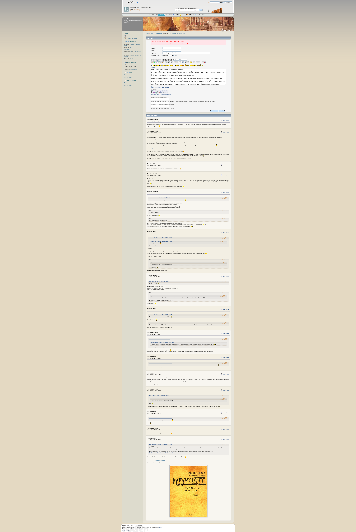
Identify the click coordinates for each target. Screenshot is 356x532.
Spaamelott (227, 30)
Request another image (165, 94)
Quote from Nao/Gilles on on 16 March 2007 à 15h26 (160, 444)
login (135, 9)
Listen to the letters (155, 94)
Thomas (131, 47)
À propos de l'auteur (132, 38)
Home (128, 36)
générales (138, 67)
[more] (153, 67)
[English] (137, 2)
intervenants (134, 69)
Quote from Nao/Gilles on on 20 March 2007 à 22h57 (160, 314)
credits (160, 527)
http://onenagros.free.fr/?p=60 (153, 148)
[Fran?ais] (135, 2)
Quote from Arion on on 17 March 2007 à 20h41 (159, 395)
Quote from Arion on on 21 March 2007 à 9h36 (161, 241)
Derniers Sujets (128, 75)
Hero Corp (136, 58)
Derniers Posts (127, 77)
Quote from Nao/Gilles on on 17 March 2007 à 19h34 (163, 398)
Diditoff (131, 58)
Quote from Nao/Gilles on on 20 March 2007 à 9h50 (162, 342)
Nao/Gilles (132, 44)
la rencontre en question (159, 459)
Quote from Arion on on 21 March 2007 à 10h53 (159, 197)
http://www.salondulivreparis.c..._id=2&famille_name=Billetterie (162, 452)
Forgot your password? (135, 10)
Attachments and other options (160, 87)
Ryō (131, 51)
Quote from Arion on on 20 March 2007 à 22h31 (159, 338)
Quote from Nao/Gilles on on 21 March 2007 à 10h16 (160, 237)
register (138, 9)
